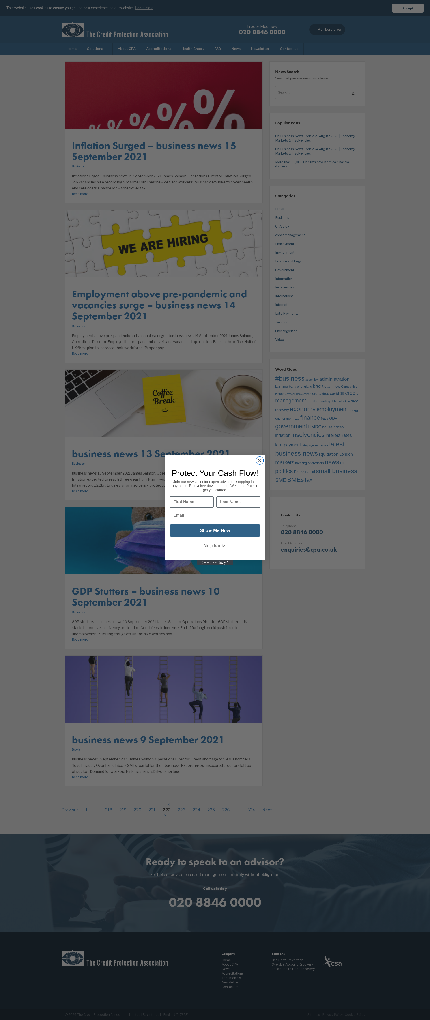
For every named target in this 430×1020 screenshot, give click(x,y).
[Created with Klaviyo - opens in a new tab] (215, 562)
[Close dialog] (260, 460)
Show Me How (215, 530)
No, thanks (215, 545)
